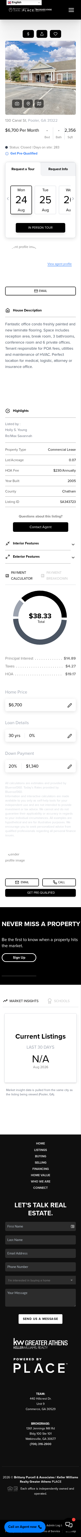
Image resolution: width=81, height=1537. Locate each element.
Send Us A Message (40, 1319)
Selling (40, 1162)
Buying (40, 1156)
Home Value (40, 1175)
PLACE (56, 1482)
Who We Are (40, 1181)
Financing (40, 1169)
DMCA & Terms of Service (44, 1531)
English (16, 2)
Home (40, 1143)
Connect (40, 1188)
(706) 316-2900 (40, 1444)
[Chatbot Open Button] (69, 1525)
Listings (40, 1150)
